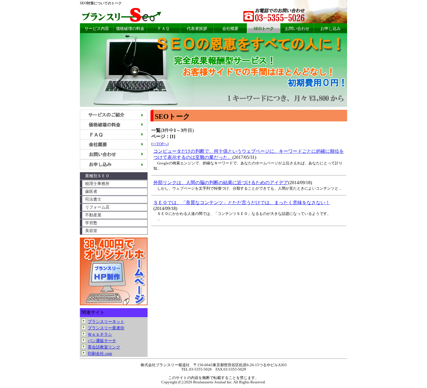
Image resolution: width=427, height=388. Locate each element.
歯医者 (91, 191)
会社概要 (230, 28)
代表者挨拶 (197, 28)
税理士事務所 (97, 184)
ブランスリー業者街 (106, 328)
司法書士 (93, 199)
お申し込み (330, 28)
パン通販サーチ (102, 341)
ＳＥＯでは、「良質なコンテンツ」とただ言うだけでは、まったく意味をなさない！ (241, 202)
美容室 (91, 231)
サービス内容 (97, 28)
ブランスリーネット (106, 321)
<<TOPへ (159, 144)
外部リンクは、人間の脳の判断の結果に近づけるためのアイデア (220, 182)
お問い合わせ (297, 28)
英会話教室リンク (104, 347)
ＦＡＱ (163, 28)
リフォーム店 (97, 207)
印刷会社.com (100, 353)
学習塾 (91, 223)
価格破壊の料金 (130, 28)
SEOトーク (264, 28)
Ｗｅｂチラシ (100, 334)
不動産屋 (93, 215)
